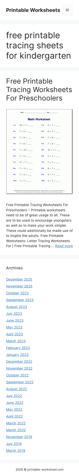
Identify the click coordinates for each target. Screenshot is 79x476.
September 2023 (20, 300)
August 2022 (16, 389)
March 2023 (16, 341)
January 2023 (17, 355)
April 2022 (14, 416)
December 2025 (19, 279)
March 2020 (16, 430)
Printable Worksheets (33, 10)
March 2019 (15, 451)
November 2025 (19, 286)
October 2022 (17, 375)
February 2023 (18, 348)
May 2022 (14, 410)
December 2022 (19, 362)
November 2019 (19, 437)
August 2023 (16, 307)
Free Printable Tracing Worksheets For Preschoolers (39, 89)
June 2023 (14, 320)
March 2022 (16, 423)
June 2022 (14, 403)
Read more (64, 246)
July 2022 (14, 396)
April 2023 (14, 334)
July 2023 (14, 314)
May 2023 (14, 327)
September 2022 (19, 382)
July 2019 (14, 444)
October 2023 (17, 293)
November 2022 (19, 368)
